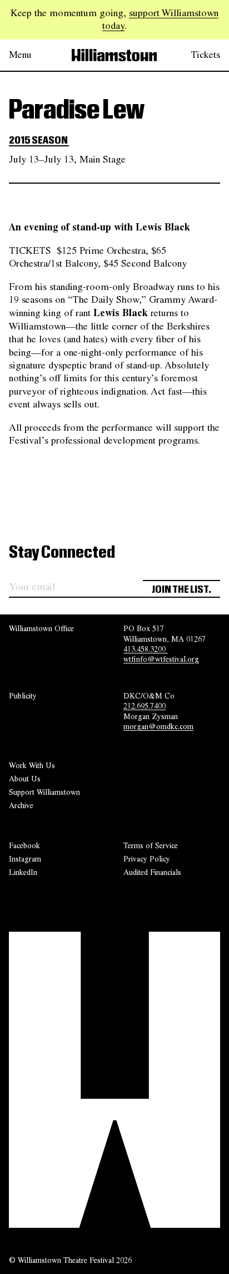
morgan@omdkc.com (158, 726)
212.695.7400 (144, 705)
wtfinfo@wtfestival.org (161, 659)
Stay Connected (62, 552)
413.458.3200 (145, 649)
